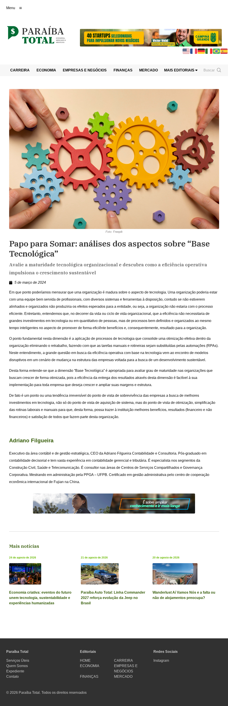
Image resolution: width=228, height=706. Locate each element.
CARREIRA (20, 70)
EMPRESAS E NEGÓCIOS (85, 70)
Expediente (15, 671)
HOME (85, 660)
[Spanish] (224, 51)
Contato (12, 676)
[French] (194, 51)
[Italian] (209, 51)
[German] (201, 51)
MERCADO (148, 70)
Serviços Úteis (17, 660)
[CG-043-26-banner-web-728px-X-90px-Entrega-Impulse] (151, 37)
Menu (10, 8)
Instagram (161, 660)
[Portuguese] (216, 51)
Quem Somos (17, 666)
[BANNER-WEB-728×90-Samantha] (114, 503)
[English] (186, 51)
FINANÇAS (123, 70)
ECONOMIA (46, 70)
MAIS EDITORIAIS (179, 70)
